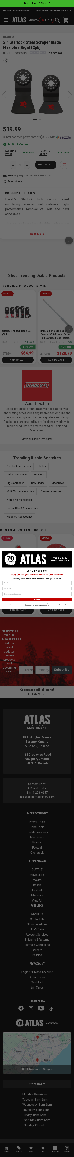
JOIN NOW (37, 599)
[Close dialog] (72, 550)
